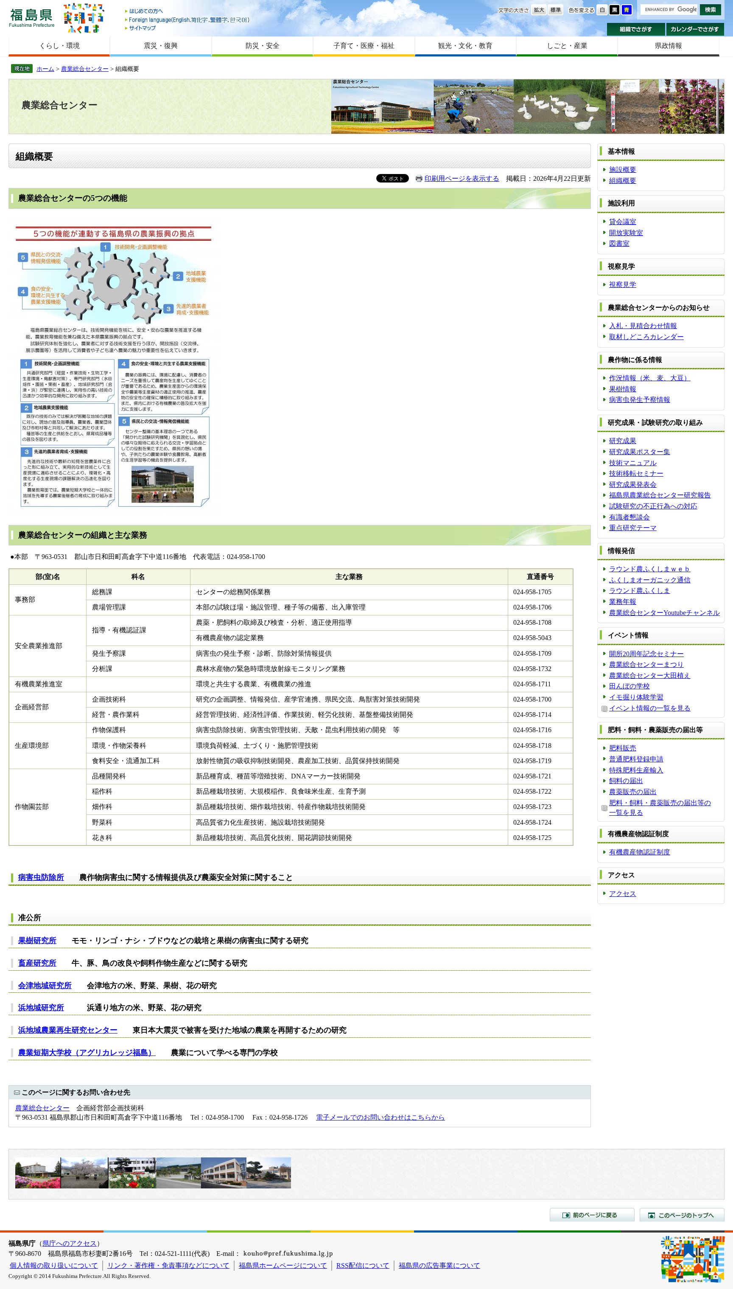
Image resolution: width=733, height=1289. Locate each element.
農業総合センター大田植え (650, 675)
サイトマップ (188, 28)
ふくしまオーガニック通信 (650, 580)
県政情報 (668, 45)
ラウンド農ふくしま (639, 590)
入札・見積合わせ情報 (643, 325)
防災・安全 (263, 45)
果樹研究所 (37, 940)
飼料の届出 (626, 780)
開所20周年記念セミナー (646, 653)
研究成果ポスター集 (639, 451)
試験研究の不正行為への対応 (653, 506)
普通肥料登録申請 (636, 759)
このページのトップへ (682, 1215)
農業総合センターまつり (646, 664)
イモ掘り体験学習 (636, 697)
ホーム (45, 68)
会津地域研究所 (45, 985)
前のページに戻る (592, 1215)
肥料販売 (622, 748)
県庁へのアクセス (69, 1243)
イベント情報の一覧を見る (650, 708)
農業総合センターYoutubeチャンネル (664, 612)
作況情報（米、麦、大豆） (650, 378)
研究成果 (622, 440)
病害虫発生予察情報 (639, 399)
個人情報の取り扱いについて (54, 1265)
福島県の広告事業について (439, 1265)
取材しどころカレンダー (646, 336)
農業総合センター (85, 68)
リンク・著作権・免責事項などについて (168, 1265)
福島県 (31, 18)
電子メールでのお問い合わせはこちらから (380, 1117)
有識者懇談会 (629, 517)
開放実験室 (626, 232)
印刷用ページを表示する (462, 178)
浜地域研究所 (41, 1007)
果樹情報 (622, 389)
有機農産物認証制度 (639, 852)
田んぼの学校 (629, 686)
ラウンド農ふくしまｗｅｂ (650, 569)
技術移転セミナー (636, 473)
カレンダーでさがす (695, 29)
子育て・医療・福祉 (363, 45)
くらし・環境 (59, 45)
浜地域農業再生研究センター (68, 1030)
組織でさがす (636, 29)
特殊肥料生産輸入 (636, 770)
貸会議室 (622, 221)
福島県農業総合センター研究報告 (660, 495)
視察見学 (622, 284)
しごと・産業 (567, 45)
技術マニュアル (633, 462)
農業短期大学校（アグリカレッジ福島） (87, 1052)
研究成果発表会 (633, 484)
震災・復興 (161, 45)
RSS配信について (362, 1265)
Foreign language (188, 20)
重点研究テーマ (633, 527)
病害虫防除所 (41, 877)
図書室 (619, 243)
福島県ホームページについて (283, 1265)
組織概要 (622, 180)
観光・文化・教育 (465, 45)
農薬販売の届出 (633, 791)
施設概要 (622, 169)
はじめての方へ (188, 12)
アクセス (622, 893)
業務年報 (622, 601)
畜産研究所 (37, 963)
